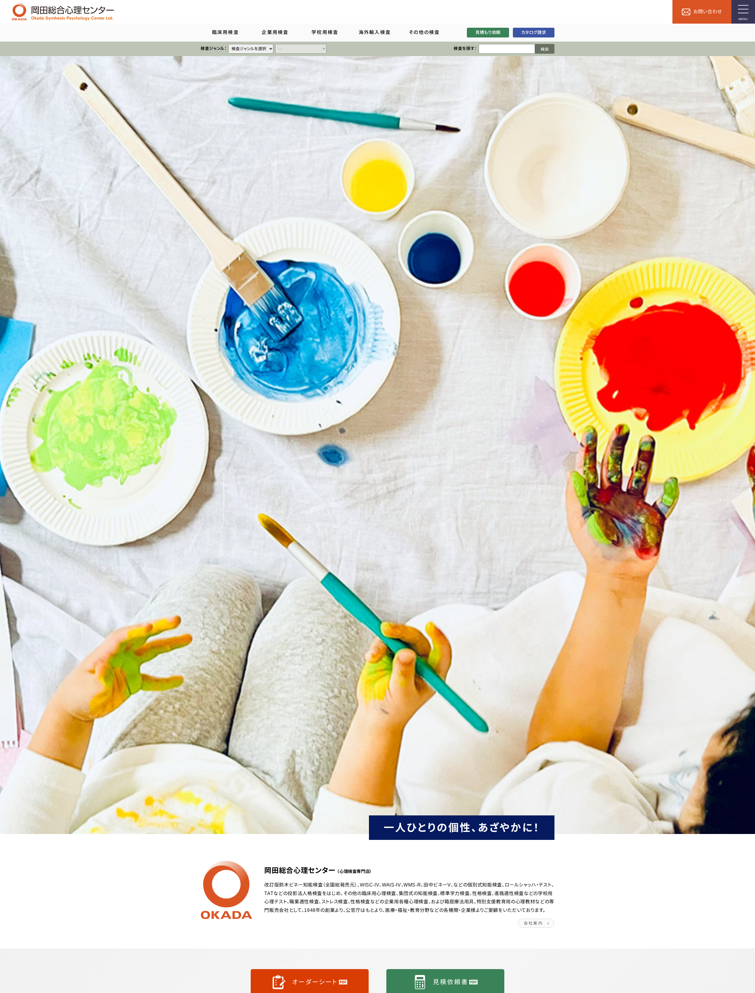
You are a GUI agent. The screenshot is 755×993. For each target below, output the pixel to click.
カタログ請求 (533, 32)
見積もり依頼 (487, 32)
